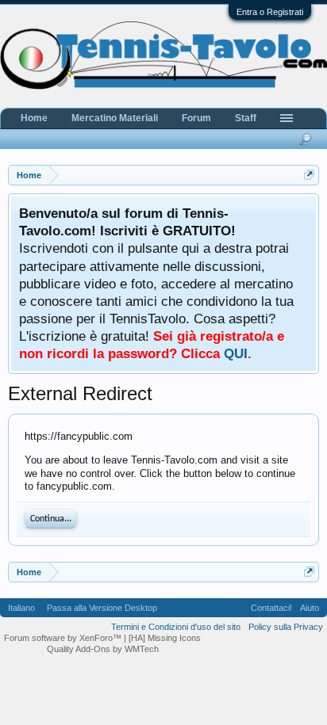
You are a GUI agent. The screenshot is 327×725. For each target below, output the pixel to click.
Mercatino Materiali (114, 118)
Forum (196, 118)
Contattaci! (271, 607)
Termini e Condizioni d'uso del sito (175, 627)
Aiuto (309, 607)
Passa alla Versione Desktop (102, 607)
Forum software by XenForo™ (64, 638)
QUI (236, 353)
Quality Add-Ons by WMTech (103, 649)
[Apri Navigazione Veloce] (309, 175)
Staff (245, 118)
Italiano (21, 607)
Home (34, 118)
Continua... (50, 519)
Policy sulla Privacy (285, 627)
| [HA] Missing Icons (162, 638)
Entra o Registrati (270, 12)
